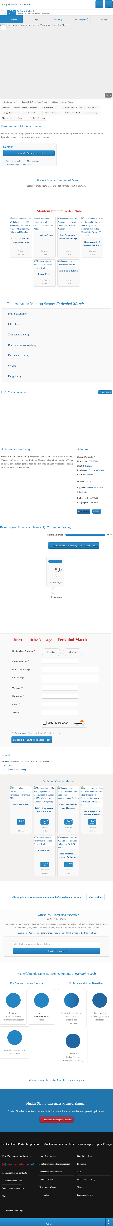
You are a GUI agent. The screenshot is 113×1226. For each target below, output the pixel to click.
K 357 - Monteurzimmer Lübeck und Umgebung (20, 240)
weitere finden (41, 1016)
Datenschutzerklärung (24, 733)
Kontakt (96, 511)
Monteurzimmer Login (14, 1210)
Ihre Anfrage (18, 677)
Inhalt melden (95, 897)
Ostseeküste (82, 492)
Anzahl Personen (20, 661)
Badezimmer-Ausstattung (21, 344)
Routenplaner (106, 392)
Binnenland (91, 487)
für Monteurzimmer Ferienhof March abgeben (13, 1016)
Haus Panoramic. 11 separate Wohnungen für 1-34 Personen (68, 237)
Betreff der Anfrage (21, 669)
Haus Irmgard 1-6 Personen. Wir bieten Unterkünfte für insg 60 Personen (92, 244)
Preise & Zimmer (17, 313)
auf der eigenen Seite (100, 1016)
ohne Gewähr (74, 897)
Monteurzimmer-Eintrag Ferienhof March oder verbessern (71, 1018)
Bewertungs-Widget (47, 1187)
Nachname (17, 696)
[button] (56, 61)
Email (15, 704)
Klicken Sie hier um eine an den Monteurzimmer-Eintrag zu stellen (58, 933)
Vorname (16, 688)
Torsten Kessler (44, 274)
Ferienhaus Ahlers (45, 235)
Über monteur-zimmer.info (13, 1188)
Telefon (15, 712)
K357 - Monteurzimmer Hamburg (68, 806)
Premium (107, 214)
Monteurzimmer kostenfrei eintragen (54, 1164)
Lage (35, 19)
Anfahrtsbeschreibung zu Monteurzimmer (22, 161)
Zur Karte (8, 765)
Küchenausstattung (18, 355)
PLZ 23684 (93, 461)
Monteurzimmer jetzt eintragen (57, 1119)
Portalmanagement (85, 1195)
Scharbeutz (87, 466)
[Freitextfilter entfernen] (100, 4)
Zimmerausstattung (18, 334)
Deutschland (88, 474)
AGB (79, 1171)
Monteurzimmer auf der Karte (18, 164)
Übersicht (12, 19)
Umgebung (14, 376)
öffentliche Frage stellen (57, 951)
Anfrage (103, 19)
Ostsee (100, 487)
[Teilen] (102, 1222)
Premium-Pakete (46, 1179)
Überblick (13, 324)
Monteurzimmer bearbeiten (50, 1171)
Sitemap (80, 1187)
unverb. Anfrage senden (30, 153)
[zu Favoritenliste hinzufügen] (4, 27)
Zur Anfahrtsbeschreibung (15, 769)
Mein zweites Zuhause (68, 271)
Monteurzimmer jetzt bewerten (75, 545)
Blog (4, 1196)
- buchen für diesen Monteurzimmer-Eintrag (73, 1057)
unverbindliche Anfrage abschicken (31, 739)
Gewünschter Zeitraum (22, 651)
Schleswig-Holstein (97, 470)
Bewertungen (80, 19)
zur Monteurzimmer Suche (3, 12)
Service (11, 365)
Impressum (81, 1164)
